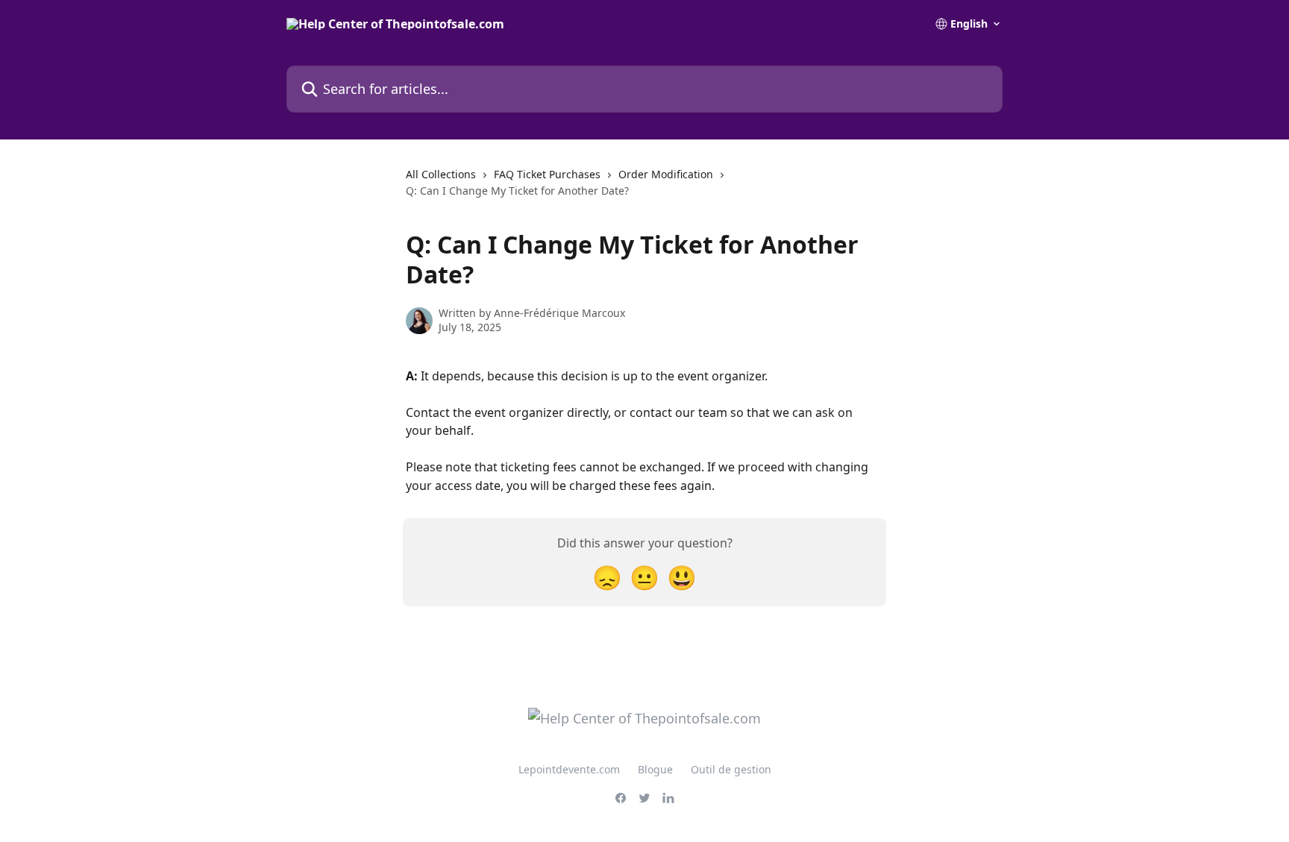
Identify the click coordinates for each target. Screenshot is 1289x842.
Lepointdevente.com (569, 769)
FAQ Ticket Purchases (547, 174)
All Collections (441, 174)
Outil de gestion (731, 769)
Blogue (655, 769)
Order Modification (665, 174)
